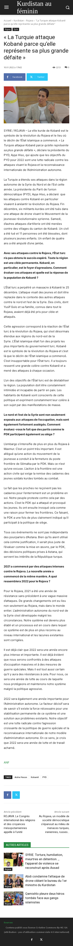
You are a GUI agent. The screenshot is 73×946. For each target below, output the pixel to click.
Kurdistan (19, 20)
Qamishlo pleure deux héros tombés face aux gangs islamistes (44, 898)
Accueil (7, 20)
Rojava (29, 20)
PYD (44, 777)
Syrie (16, 29)
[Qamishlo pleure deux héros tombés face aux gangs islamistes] (13, 898)
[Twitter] (16, 795)
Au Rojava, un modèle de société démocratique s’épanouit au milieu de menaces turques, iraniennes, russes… (54, 824)
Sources (8, 922)
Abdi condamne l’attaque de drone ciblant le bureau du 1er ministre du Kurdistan (46, 880)
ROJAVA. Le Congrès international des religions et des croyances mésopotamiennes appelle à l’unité (19, 824)
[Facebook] (7, 795)
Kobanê (35, 777)
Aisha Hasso (21, 777)
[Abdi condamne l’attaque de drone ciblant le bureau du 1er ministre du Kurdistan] (13, 881)
